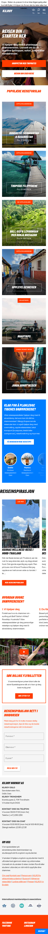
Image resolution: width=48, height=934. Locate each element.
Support (26, 878)
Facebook (7, 922)
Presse (31, 882)
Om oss (5, 875)
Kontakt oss (15, 875)
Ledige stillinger (19, 882)
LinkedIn (28, 925)
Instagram (29, 922)
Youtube (6, 925)
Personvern (26, 875)
